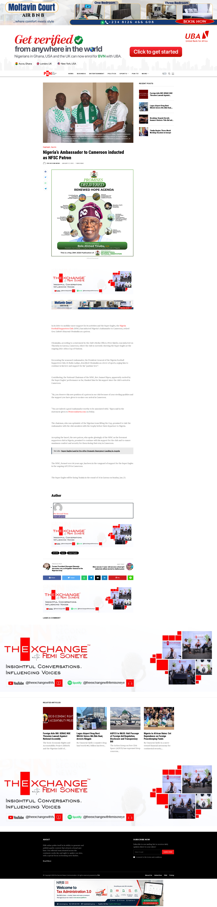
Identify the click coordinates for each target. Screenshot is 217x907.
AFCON (55, 553)
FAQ (165, 875)
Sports (53, 147)
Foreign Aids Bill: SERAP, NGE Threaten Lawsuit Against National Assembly (161, 95)
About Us (148, 875)
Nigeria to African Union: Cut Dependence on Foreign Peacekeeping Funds (157, 736)
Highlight (46, 147)
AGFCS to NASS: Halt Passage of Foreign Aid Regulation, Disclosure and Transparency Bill (124, 737)
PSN (98, 875)
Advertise (158, 875)
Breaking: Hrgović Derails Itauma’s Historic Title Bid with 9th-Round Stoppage (161, 120)
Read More (47, 861)
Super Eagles (72, 553)
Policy (171, 875)
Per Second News (53, 163)
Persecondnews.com (77, 411)
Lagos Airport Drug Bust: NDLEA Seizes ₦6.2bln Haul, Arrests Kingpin (161, 108)
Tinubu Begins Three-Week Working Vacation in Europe (160, 131)
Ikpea (63, 553)
